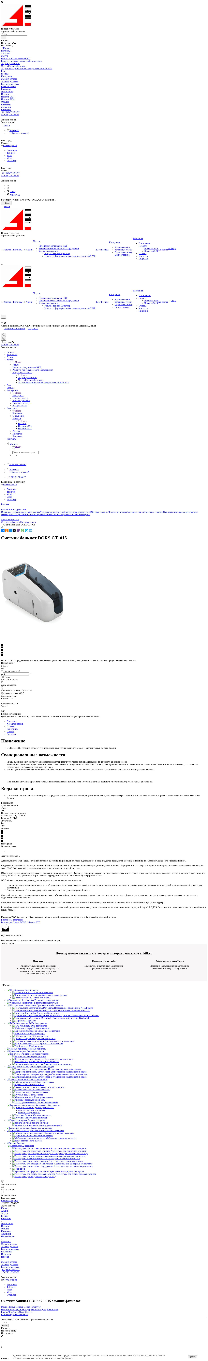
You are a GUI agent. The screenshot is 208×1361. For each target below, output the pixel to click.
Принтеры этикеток (153, 512)
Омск (21, 1312)
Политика (6, 1254)
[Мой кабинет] (2, 320)
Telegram (11, 153)
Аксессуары (84, 514)
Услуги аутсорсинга (27, 377)
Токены (74, 514)
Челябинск (13, 1312)
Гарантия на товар (10, 1249)
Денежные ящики (135, 512)
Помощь (5, 1257)
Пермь (12, 1307)
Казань (4, 1312)
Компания (17, 413)
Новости (22, 423)
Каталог (5, 1208)
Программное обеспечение (77, 512)
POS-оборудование (99, 512)
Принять (192, 1357)
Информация (7, 1236)
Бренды (4, 1216)
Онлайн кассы (8, 512)
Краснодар (25, 1309)
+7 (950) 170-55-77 (11, 112)
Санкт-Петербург (32, 1307)
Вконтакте (12, 150)
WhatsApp (11, 160)
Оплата (10, 731)
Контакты (6, 1231)
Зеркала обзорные (14, 514)
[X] (14, 530)
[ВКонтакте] (3, 530)
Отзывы (11, 726)
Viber (9, 155)
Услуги (15, 365)
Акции (4, 1211)
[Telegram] (8, 188)
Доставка (11, 734)
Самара (28, 1312)
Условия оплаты (9, 1244)
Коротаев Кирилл (9, 1200)
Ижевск (19, 1307)
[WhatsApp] (22, 530)
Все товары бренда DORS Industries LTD (20, 922)
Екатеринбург (8, 1314)
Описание (12, 721)
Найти (4, 1325)
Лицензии (6, 1234)
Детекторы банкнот (10, 522)
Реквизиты (6, 1251)
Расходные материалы (33, 514)
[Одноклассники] (6, 530)
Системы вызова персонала (57, 514)
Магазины (6, 1241)
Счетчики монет (28, 522)
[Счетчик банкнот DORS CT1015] (33, 624)
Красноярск (52, 1309)
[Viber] (18, 530)
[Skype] (26, 530)
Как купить (17, 395)
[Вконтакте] (8, 185)
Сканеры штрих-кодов (174, 512)
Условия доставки (9, 1246)
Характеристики (15, 724)
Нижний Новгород (10, 1309)
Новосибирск (21, 1314)
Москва (4, 1307)
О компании (7, 1223)
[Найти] (3, 37)
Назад (18, 362)
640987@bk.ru (10, 145)
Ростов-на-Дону (38, 1309)
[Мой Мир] (10, 530)
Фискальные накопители (52, 512)
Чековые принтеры (117, 512)
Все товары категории (12, 920)
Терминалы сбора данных (27, 512)
